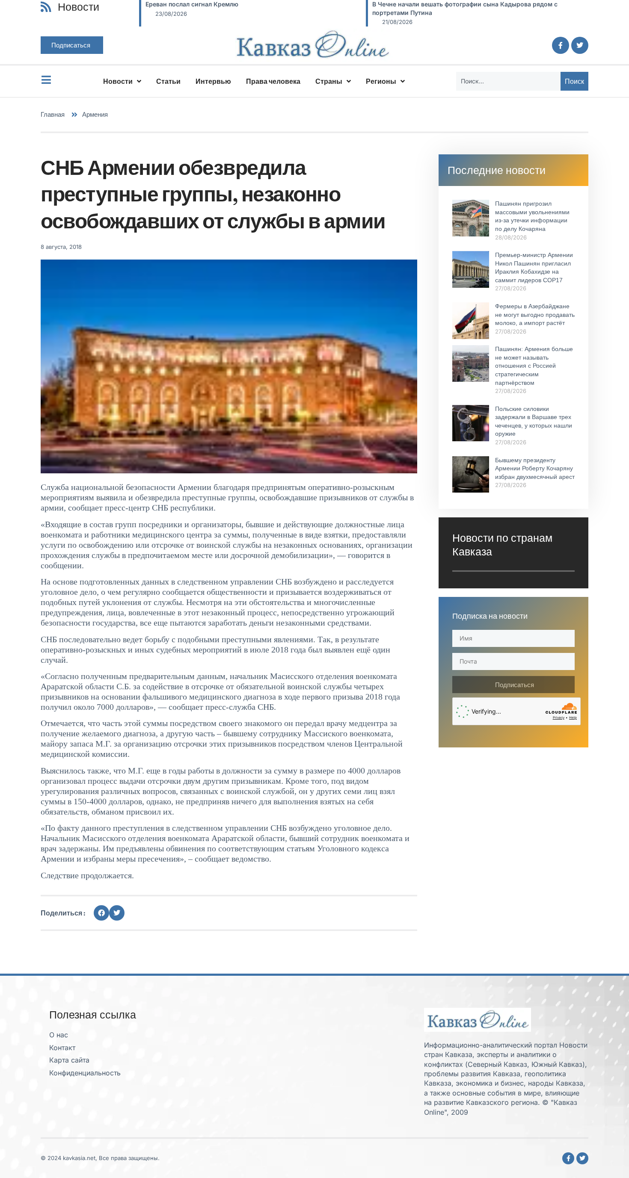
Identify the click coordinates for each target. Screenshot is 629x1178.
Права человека (273, 81)
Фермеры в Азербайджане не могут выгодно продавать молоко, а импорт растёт (535, 314)
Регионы (381, 81)
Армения (95, 114)
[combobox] (508, 81)
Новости (118, 81)
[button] (101, 913)
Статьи (168, 81)
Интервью (213, 81)
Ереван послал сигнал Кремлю (191, 4)
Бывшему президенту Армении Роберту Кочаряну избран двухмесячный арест (535, 468)
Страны (328, 81)
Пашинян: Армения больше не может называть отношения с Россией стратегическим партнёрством (534, 365)
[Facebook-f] (560, 45)
